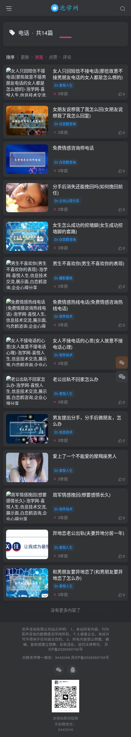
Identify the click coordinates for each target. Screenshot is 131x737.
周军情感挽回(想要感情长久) (82, 494)
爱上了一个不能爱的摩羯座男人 (85, 456)
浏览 (39, 57)
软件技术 (66, 316)
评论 (67, 57)
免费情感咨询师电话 (73, 147)
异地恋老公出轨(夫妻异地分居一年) (88, 533)
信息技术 (66, 432)
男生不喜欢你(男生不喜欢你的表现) (88, 263)
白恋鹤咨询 (67, 123)
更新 (25, 57)
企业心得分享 (69, 200)
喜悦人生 (66, 85)
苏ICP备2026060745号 (78, 647)
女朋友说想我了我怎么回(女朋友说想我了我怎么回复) (88, 112)
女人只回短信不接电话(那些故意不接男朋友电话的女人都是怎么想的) (88, 73)
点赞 (53, 57)
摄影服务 (66, 277)
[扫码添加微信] (122, 376)
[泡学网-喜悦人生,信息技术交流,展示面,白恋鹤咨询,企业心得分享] (65, 7)
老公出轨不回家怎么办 (75, 379)
